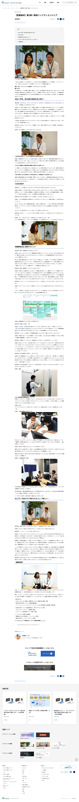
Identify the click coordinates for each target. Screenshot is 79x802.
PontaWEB (23, 84)
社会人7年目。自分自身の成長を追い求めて (26, 32)
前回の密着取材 (21, 328)
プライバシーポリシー (64, 798)
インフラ (17, 22)
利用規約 (73, 798)
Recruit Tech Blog (6, 8)
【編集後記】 (20, 41)
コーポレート (22, 22)
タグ (40, 2)
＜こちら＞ (43, 620)
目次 (18, 29)
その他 (12, 8)
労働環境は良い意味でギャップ (24, 37)
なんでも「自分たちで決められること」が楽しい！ (28, 39)
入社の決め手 (20, 34)
